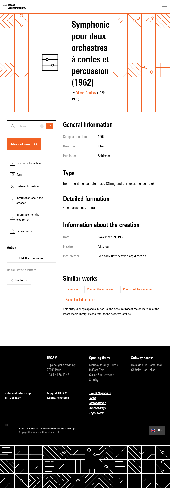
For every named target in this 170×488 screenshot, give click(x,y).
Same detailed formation (80, 300)
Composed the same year (138, 289)
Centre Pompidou (58, 398)
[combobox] (31, 126)
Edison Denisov (85, 93)
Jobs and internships (18, 393)
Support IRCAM (57, 393)
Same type (72, 289)
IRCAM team (13, 398)
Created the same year (100, 289)
